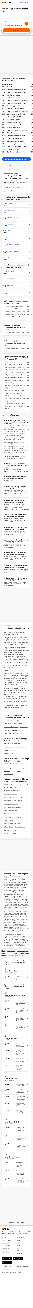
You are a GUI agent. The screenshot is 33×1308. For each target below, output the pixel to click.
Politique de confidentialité (21, 1266)
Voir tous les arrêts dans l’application (16, 159)
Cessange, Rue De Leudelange (12, 807)
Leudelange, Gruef (9, 747)
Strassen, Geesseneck (10, 794)
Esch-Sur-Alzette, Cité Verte (12, 823)
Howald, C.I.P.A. (8, 800)
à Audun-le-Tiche (17, 723)
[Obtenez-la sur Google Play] (7, 1258)
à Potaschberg (15, 720)
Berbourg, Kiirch (17, 800)
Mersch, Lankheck (20, 827)
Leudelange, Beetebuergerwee (12, 743)
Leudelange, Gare (8, 774)
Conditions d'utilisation (7, 1266)
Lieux (18, 1243)
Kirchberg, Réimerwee (10, 784)
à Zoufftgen (16, 733)
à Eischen (6, 720)
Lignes (19, 1240)
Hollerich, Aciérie (8, 827)
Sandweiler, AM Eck (9, 797)
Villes (18, 1250)
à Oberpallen (23, 727)
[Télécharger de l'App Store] (18, 1258)
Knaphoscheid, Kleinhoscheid (12, 810)
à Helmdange (7, 733)
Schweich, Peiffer (23, 784)
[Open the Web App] (7, 1262)
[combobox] (16, 22)
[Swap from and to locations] (26, 24)
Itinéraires (19, 1253)
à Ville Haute (7, 723)
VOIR (28, 306)
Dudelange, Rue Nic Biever (11, 804)
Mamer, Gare (7, 813)
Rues (18, 1245)
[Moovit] (6, 3)
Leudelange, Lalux (20, 747)
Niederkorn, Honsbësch (10, 830)
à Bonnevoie (7, 730)
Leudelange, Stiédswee (10, 753)
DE (3, 1252)
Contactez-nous (6, 1269)
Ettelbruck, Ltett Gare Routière (12, 790)
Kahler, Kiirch (19, 797)
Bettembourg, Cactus (10, 833)
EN (8, 1252)
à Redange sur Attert (18, 730)
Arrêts (18, 1248)
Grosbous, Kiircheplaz (10, 787)
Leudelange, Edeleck (9, 750)
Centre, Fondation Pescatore (12, 817)
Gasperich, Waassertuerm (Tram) (13, 763)
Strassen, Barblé (8, 820)
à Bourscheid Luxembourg (11, 727)
